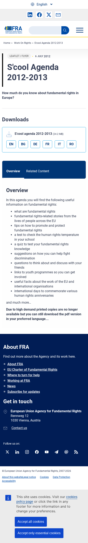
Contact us (19, 428)
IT (59, 144)
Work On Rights (22, 43)
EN (11, 144)
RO (71, 144)
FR (47, 144)
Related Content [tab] (37, 171)
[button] (30, 14)
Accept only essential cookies (39, 533)
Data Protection (61, 477)
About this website (12, 477)
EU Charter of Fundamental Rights (32, 370)
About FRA (15, 364)
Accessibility (9, 481)
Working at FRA (18, 381)
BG (23, 144)
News (11, 386)
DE (35, 144)
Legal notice (29, 477)
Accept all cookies (31, 521)
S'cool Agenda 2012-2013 (48, 43)
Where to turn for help (23, 375)
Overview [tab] (13, 171)
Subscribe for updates (23, 392)
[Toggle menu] (79, 30)
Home (6, 43)
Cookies (44, 477)
